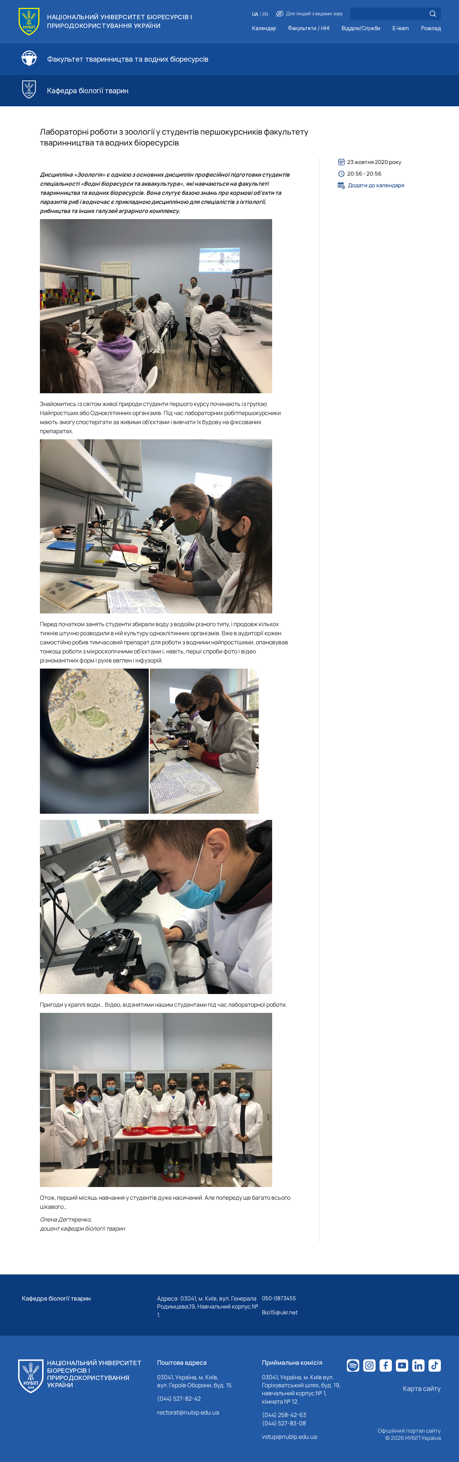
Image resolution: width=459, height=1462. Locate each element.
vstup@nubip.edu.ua (289, 1437)
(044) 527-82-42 (179, 1399)
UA (255, 14)
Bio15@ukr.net (280, 1312)
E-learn (401, 28)
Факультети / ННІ (308, 28)
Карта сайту (422, 1388)
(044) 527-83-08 (284, 1423)
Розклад (431, 28)
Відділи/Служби (361, 28)
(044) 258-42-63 (284, 1415)
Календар (264, 28)
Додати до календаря (376, 185)
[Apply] (433, 14)
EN (265, 14)
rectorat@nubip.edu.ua (188, 1412)
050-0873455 (279, 1298)
